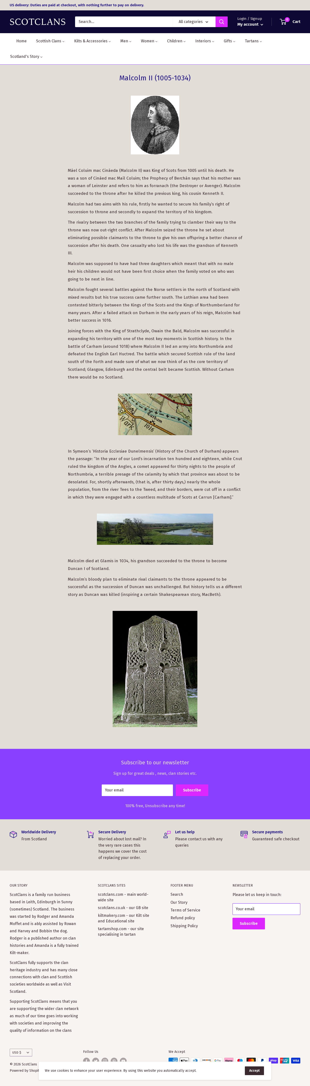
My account (248, 24)
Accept (254, 1071)
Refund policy (182, 918)
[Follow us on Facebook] (86, 1061)
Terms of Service (185, 910)
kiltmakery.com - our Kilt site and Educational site (123, 918)
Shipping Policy (184, 926)
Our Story (178, 902)
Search (176, 894)
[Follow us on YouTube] (123, 1061)
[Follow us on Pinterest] (114, 1061)
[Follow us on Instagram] (104, 1061)
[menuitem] (18, 41)
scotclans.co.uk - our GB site (123, 907)
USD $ (16, 1052)
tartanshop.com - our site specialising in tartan (121, 931)
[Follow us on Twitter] (95, 1061)
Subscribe (192, 790)
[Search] (222, 21)
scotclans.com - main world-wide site (123, 897)
